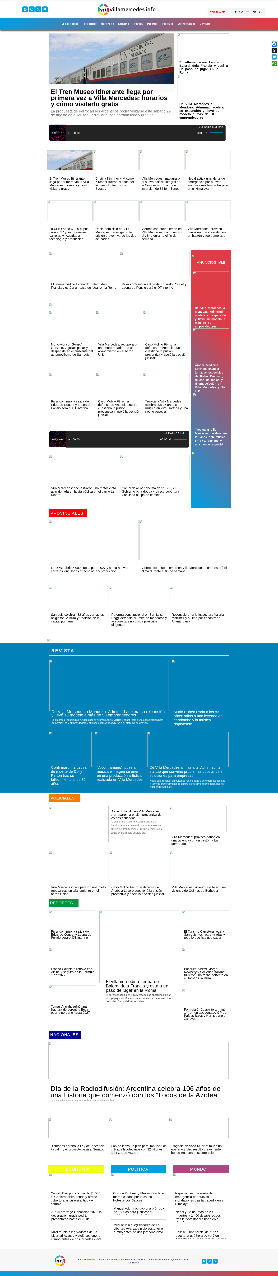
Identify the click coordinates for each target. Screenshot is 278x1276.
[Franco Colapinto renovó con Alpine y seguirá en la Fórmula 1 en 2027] (72, 960)
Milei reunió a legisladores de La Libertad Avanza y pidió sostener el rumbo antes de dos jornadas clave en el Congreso (76, 1237)
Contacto (205, 23)
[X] (274, 50)
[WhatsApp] (274, 63)
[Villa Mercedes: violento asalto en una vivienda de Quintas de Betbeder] (199, 866)
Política (138, 23)
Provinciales (90, 23)
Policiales (167, 23)
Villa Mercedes (70, 23)
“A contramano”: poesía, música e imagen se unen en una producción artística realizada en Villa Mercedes (120, 773)
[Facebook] (25, 9)
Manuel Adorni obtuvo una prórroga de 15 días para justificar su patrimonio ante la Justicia (139, 1212)
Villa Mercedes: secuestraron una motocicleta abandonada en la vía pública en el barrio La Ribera (83, 491)
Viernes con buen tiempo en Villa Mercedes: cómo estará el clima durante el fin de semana (162, 234)
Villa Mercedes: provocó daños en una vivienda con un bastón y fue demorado (207, 232)
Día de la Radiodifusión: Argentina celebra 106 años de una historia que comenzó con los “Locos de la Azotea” (136, 1092)
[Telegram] (274, 57)
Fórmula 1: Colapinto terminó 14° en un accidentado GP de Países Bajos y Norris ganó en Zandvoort (205, 1014)
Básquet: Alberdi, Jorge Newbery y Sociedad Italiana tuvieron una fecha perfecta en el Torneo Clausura (206, 973)
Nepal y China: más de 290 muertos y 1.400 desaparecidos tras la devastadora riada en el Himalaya (198, 1217)
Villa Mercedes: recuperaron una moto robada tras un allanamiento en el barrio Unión (118, 349)
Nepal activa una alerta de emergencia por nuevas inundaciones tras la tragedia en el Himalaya (208, 183)
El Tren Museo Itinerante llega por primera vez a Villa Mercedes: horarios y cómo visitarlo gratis (109, 98)
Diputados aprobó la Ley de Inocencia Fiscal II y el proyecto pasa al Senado (77, 1147)
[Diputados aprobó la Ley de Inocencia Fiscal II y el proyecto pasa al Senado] (78, 1133)
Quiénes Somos (186, 23)
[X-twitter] (38, 9)
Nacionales (107, 23)
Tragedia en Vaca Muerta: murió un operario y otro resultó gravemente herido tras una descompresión (196, 1149)
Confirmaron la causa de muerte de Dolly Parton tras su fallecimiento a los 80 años (69, 775)
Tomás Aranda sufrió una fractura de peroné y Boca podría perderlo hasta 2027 (70, 1009)
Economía (124, 23)
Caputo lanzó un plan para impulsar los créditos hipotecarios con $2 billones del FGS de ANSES (139, 1149)
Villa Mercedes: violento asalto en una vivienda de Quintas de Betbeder (199, 888)
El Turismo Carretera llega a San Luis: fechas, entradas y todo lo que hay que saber (204, 934)
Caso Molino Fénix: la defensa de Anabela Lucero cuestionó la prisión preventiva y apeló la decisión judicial (166, 351)
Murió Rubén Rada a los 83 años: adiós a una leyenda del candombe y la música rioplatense (198, 718)
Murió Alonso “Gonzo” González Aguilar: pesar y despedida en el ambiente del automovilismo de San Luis (72, 349)
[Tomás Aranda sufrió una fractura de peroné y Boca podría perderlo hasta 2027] (72, 998)
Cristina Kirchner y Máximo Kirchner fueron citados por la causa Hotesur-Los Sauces (114, 183)
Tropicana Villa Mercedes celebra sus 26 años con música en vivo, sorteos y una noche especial (166, 406)
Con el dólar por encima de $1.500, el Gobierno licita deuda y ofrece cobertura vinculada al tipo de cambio (150, 491)
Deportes (152, 23)
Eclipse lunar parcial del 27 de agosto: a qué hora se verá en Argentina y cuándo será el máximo (201, 1235)
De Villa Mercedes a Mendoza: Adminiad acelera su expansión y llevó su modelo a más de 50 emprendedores (201, 110)
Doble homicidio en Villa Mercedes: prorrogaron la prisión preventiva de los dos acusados (115, 234)
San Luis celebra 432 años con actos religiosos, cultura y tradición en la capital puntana (77, 618)
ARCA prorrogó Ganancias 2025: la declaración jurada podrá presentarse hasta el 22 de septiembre (76, 1217)
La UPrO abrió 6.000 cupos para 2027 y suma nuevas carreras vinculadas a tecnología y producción (68, 234)
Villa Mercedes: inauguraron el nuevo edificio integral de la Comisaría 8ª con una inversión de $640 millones (161, 183)
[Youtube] (45, 9)
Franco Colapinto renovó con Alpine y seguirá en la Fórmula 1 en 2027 (72, 972)
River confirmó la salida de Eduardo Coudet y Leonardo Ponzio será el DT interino (154, 285)
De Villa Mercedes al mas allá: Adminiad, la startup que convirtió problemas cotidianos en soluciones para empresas (187, 771)
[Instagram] (32, 9)
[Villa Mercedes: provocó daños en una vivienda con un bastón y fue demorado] (208, 216)
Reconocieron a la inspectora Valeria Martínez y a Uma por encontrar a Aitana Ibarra (198, 618)
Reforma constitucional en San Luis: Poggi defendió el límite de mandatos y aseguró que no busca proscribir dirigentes (139, 619)
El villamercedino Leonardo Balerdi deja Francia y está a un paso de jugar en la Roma (203, 67)
